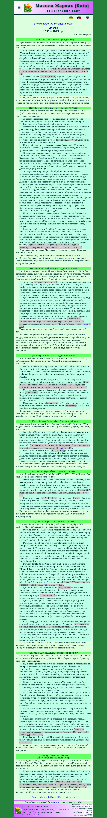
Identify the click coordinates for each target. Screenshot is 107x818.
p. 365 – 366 (66, 448)
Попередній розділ (41, 797)
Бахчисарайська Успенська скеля (53, 23)
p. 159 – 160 (80, 387)
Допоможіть (53, 802)
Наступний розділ (66, 797)
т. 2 (28, 734)
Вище (54, 797)
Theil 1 (46, 585)
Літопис (53, 27)
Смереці (36, 815)
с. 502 (83, 787)
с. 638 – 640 (75, 247)
